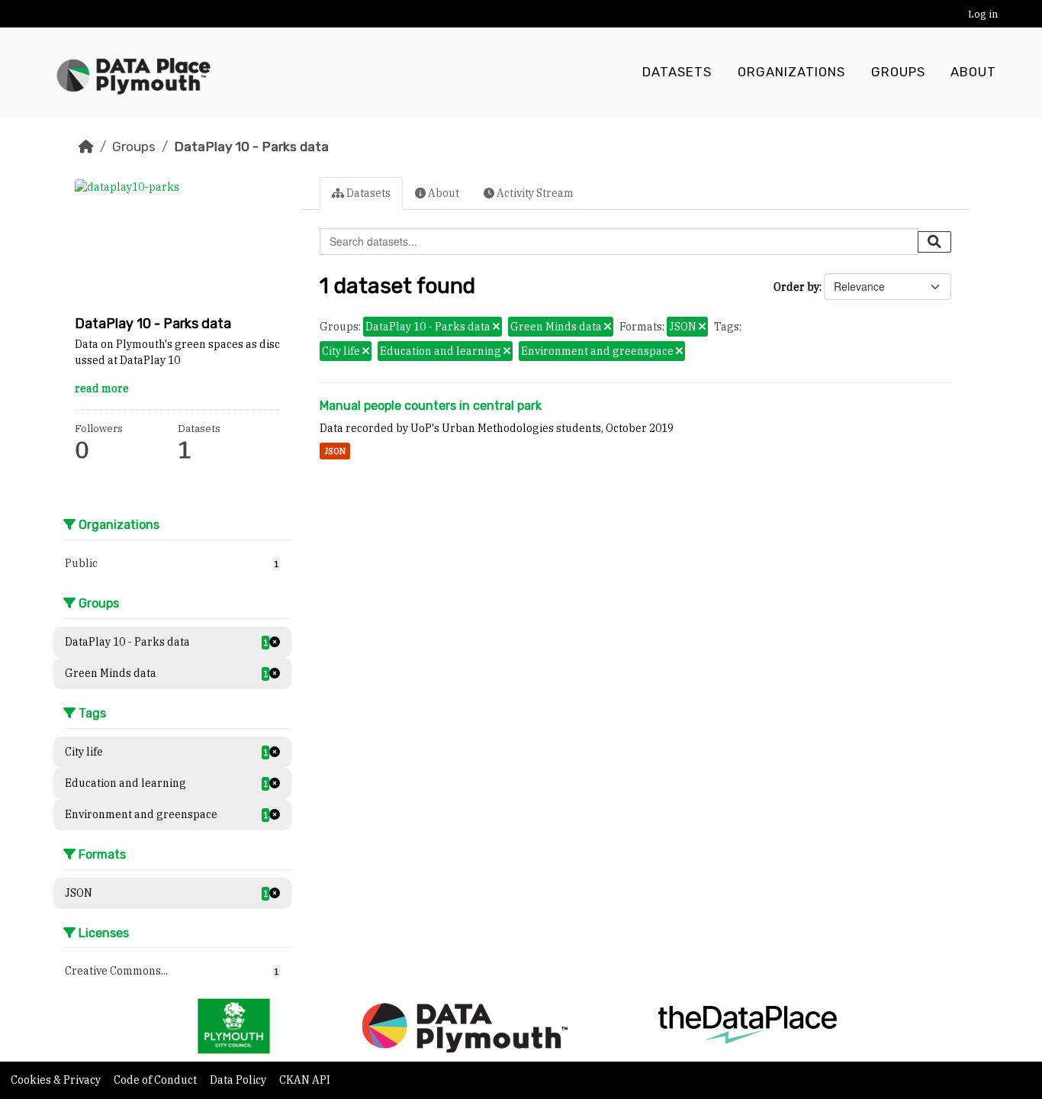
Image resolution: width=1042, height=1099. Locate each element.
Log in (983, 14)
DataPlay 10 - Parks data (251, 146)
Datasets (677, 72)
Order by (796, 287)
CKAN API (304, 1080)
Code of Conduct (156, 1080)
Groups (898, 72)
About (973, 72)
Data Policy (239, 1080)
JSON (335, 451)
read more (102, 388)
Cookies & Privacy (57, 1080)
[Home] (86, 146)
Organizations (791, 72)
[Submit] (934, 242)
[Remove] (496, 327)
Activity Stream (534, 193)
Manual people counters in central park (431, 405)
